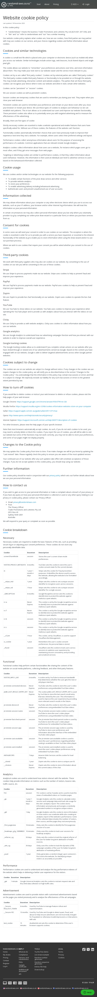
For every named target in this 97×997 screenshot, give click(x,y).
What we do (23, 952)
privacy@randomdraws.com (24, 502)
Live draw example (42, 955)
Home (5, 952)
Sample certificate (22, 966)
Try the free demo (41, 952)
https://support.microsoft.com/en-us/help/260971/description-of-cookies (47, 420)
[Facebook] (83, 949)
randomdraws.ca (46, 988)
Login (87, 4)
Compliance (23, 955)
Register (6, 963)
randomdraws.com (12, 988)
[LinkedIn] (92, 949)
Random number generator (41, 958)
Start (39, 4)
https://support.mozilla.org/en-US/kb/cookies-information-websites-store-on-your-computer (53, 406)
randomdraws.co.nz (81, 988)
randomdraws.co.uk (29, 988)
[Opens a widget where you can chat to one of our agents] (87, 992)
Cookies (61, 957)
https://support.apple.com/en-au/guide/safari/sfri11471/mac (33, 411)
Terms (60, 952)
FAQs (21, 962)
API (20, 974)
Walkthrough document (24, 970)
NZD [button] (74, 4)
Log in (5, 966)
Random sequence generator (42, 963)
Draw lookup (39, 969)
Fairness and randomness (24, 958)
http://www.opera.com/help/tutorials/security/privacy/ (31, 415)
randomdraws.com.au (63, 988)
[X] (88, 949)
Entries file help (40, 967)
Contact (6, 960)
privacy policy (55, 475)
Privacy (61, 955)
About (46, 4)
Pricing (56, 4)
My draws (6, 955)
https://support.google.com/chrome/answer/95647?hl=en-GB (42, 401)
